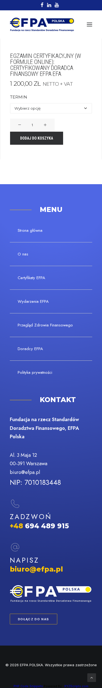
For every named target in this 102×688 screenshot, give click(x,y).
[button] (89, 24)
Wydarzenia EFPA (33, 301)
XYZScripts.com (76, 686)
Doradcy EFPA (30, 349)
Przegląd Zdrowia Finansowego (45, 325)
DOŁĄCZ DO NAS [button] (33, 619)
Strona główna (30, 230)
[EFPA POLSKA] (42, 24)
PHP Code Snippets (28, 686)
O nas (23, 254)
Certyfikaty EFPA (31, 278)
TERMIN (18, 97)
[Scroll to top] (91, 677)
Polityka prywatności (35, 372)
